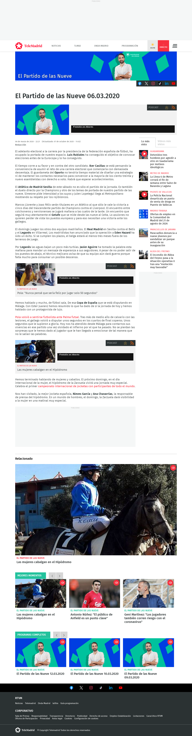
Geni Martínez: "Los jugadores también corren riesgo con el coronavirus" (148, 593)
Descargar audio (166, 107)
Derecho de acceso (99, 716)
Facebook (139, 83)
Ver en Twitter (81, 688)
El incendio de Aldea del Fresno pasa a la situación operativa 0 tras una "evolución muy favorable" (143, 254)
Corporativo (24, 710)
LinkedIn (166, 83)
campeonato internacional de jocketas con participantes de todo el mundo (86, 386)
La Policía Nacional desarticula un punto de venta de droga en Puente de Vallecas (143, 195)
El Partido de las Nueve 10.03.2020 (94, 652)
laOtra (55, 703)
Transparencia (56, 716)
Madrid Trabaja (158, 211)
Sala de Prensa (22, 716)
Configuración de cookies (86, 719)
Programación (130, 46)
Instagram (153, 83)
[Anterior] (52, 575)
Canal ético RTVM (154, 716)
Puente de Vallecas (161, 192)
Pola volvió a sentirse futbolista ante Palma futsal (47, 317)
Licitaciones (138, 716)
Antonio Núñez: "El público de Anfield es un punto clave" (94, 593)
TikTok (160, 83)
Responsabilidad (39, 716)
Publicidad (82, 716)
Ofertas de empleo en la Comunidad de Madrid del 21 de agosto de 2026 (143, 213)
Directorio (70, 716)
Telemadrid (30, 703)
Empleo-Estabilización (120, 716)
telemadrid (25, 730)
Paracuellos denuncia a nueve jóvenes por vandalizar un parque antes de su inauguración (143, 232)
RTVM (18, 698)
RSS (173, 107)
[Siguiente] (59, 575)
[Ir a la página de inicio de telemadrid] (28, 45)
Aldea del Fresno (160, 251)
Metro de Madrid (159, 173)
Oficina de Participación (26, 719)
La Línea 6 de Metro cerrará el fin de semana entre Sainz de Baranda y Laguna (143, 176)
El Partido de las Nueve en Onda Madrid (42, 120)
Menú (174, 45)
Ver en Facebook (71, 688)
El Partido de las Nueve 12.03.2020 (40, 652)
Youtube (173, 83)
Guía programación (69, 703)
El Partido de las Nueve (31, 558)
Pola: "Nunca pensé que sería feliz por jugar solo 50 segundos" (57, 293)
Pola (35, 274)
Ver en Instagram (91, 688)
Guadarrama (157, 151)
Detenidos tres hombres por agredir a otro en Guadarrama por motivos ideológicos (143, 154)
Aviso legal (57, 719)
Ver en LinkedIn (111, 688)
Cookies (68, 719)
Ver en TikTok (101, 688)
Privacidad (45, 719)
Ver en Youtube (120, 688)
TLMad (77, 46)
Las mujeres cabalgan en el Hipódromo (35, 351)
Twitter (146, 83)
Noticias (56, 46)
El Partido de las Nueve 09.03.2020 (148, 652)
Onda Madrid (101, 46)
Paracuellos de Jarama (163, 229)
